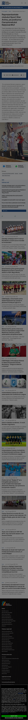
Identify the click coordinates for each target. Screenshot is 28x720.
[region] (14, 702)
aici (14, 699)
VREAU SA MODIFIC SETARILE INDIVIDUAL (14, 717)
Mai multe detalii (20, 693)
